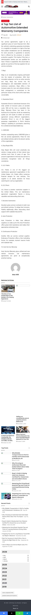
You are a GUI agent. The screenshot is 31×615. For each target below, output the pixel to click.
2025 (4, 564)
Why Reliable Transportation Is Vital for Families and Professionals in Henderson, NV (20, 455)
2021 (4, 579)
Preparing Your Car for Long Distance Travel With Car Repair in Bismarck (21, 495)
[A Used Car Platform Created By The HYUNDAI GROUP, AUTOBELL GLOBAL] (8, 430)
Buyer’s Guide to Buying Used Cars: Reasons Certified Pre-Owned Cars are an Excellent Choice (20, 476)
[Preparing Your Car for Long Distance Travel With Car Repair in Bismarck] (6, 496)
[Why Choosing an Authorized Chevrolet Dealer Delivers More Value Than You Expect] (6, 465)
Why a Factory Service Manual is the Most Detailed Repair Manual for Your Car (23, 436)
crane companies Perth (7, 592)
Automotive (10, 17)
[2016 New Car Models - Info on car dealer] (11, 6)
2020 (4, 583)
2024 (4, 568)
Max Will (6, 35)
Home (4, 17)
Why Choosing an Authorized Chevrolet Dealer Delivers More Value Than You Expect (20, 465)
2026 (4, 551)
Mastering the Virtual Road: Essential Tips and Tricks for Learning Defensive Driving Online (21, 486)
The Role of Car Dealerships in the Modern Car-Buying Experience (7, 296)
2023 (4, 572)
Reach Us (15, 608)
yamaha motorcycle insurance (9, 595)
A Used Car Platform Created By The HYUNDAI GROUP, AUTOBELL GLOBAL (7, 438)
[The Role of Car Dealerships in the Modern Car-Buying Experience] (8, 288)
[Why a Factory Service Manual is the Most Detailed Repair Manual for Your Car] (23, 429)
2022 (4, 575)
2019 (4, 586)
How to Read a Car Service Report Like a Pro (14, 544)
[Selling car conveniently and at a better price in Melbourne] (23, 350)
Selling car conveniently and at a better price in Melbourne (22, 419)
